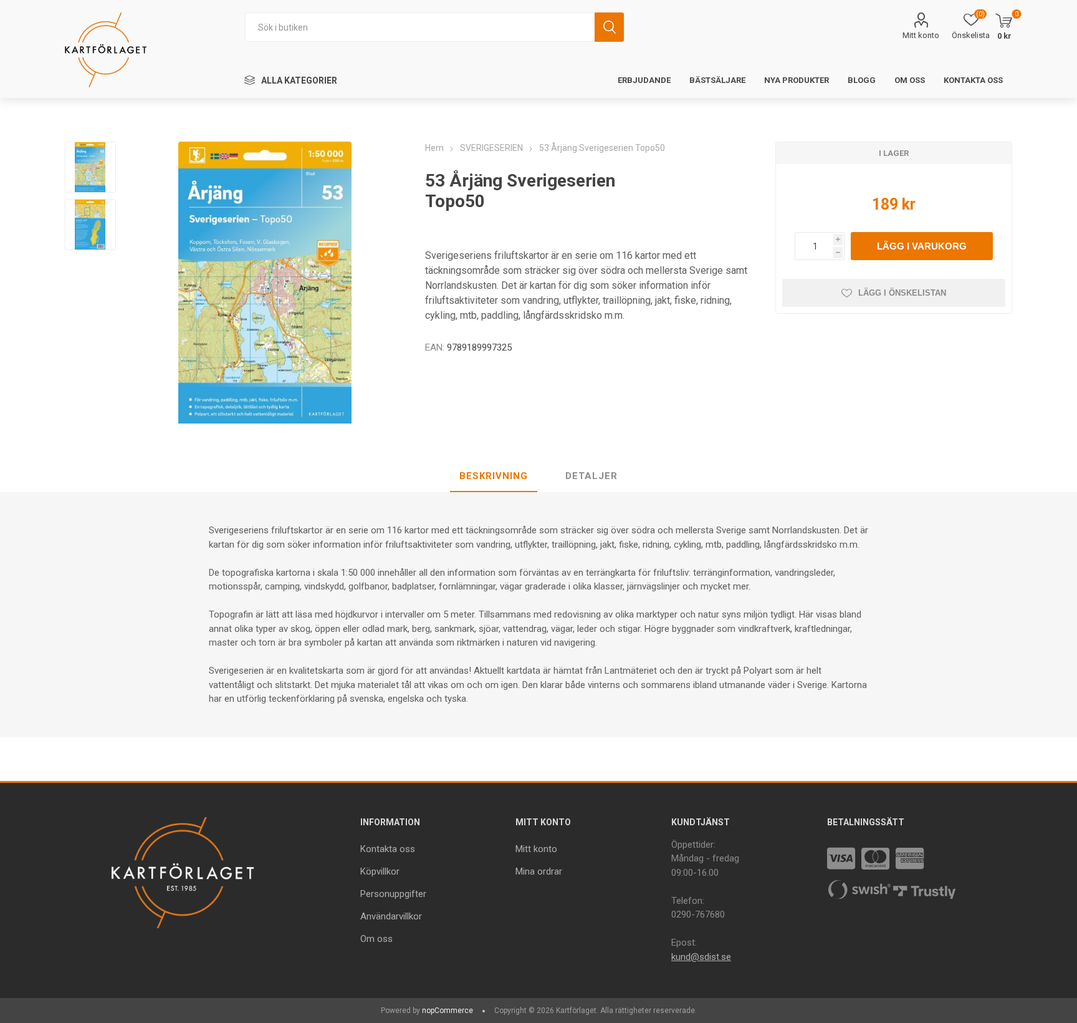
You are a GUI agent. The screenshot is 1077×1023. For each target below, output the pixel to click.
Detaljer (591, 476)
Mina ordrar (538, 871)
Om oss (376, 938)
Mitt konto (920, 35)
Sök (609, 27)
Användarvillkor (391, 916)
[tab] (493, 476)
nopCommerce (447, 1010)
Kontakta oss (387, 849)
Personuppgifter (393, 893)
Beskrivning (493, 476)
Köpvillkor (380, 871)
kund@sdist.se (701, 956)
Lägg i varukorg (922, 246)
